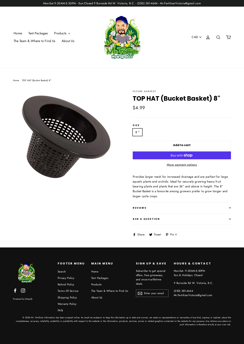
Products (60, 33)
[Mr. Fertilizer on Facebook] (15, 290)
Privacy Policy (66, 278)
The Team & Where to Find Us (34, 41)
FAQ (60, 310)
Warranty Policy (67, 304)
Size (136, 125)
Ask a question (146, 219)
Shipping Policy (67, 297)
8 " (137, 132)
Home (18, 33)
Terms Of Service (68, 291)
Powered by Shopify (22, 298)
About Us (68, 41)
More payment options (182, 165)
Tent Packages (38, 33)
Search (62, 272)
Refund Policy (66, 284)
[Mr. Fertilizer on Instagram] (23, 290)
